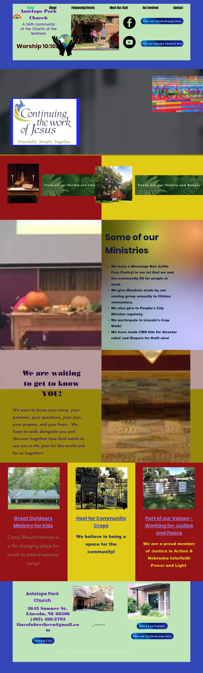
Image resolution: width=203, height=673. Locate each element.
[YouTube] (129, 42)
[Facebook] (129, 22)
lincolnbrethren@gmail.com (48, 627)
